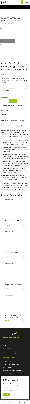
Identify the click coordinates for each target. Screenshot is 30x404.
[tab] (4, 121)
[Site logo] (3, 2)
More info (14, 394)
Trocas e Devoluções (8, 367)
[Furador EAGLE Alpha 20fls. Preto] (15, 240)
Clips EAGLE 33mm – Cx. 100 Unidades (13, 285)
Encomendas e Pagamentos (11, 364)
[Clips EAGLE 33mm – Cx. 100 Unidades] (15, 272)
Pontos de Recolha (8, 351)
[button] (23, 225)
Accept (6, 394)
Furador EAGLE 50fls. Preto (12, 220)
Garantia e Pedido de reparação (12, 370)
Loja (7, 17)
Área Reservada (7, 348)
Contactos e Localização (10, 354)
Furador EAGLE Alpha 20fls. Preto (14, 252)
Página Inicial (7, 361)
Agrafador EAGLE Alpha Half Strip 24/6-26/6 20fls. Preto (14, 316)
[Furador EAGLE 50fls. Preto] (15, 208)
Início (3, 17)
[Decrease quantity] (2, 101)
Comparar (21, 105)
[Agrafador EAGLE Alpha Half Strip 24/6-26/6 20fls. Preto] (15, 304)
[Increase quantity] (7, 101)
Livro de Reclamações (9, 373)
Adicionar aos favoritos (9, 105)
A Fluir (5, 345)
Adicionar (13, 101)
